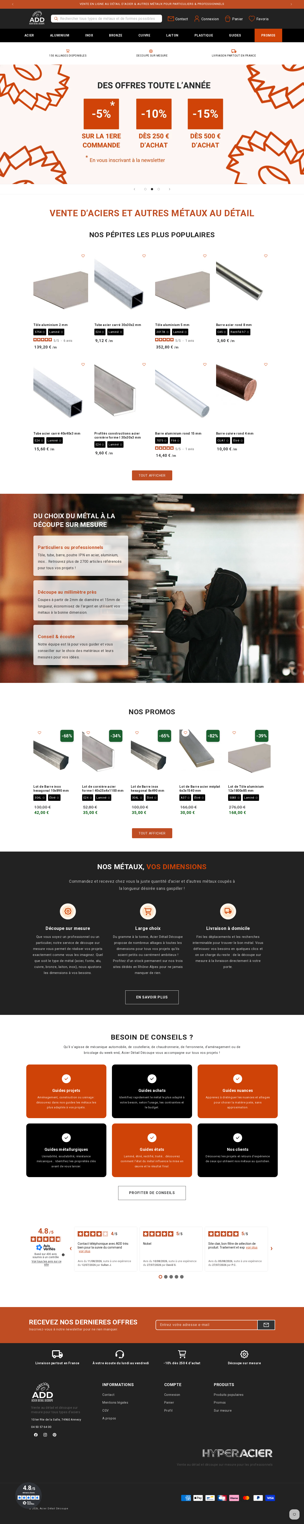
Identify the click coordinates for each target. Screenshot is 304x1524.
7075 (161, 440)
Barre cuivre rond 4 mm (235, 433)
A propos (109, 1418)
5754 (40, 332)
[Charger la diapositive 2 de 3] (152, 189)
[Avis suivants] (271, 1249)
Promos (220, 1402)
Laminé (56, 332)
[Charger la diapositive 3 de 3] (158, 189)
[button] (29, 35)
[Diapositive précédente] (134, 189)
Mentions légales (115, 1402)
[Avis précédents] (70, 1249)
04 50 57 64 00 (41, 1427)
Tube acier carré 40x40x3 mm (56, 433)
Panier (169, 1402)
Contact (108, 1394)
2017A (162, 332)
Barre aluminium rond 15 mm (178, 433)
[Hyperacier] (237, 1451)
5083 (234, 797)
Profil (168, 1410)
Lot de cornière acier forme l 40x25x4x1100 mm (103, 788)
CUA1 (223, 440)
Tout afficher (152, 476)
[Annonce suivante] (291, 4)
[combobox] (106, 18)
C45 (221, 332)
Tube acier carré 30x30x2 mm (117, 325)
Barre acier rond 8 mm (234, 325)
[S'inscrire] (266, 1325)
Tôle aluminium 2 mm (50, 325)
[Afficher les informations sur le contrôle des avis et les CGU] (63, 1255)
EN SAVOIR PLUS (152, 997)
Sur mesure (223, 1410)
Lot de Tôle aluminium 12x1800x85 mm (246, 788)
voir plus (84, 1251)
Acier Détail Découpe (54, 1508)
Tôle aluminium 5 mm (172, 325)
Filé (175, 440)
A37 (185, 797)
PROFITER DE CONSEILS (152, 1193)
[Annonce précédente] (13, 4)
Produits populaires (228, 1394)
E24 (100, 332)
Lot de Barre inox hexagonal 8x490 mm (147, 788)
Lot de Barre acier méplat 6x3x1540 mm (199, 788)
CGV (105, 1410)
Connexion (172, 1394)
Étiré (238, 440)
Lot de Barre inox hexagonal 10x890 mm (51, 788)
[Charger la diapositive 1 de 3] (145, 189)
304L (40, 797)
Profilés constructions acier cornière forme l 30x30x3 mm (117, 435)
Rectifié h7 (240, 332)
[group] (152, 124)
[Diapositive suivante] (169, 189)
